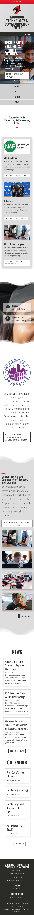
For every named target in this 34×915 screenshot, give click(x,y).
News (18, 700)
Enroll (17, 96)
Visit (17, 91)
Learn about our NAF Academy (16, 175)
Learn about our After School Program (14, 263)
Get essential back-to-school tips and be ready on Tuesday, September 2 (16, 724)
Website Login (20, 906)
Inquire (17, 86)
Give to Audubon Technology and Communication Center (16, 437)
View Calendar (17, 844)
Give (17, 102)
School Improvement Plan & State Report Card (16, 523)
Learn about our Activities (15, 218)
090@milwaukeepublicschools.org (17, 880)
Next (30, 616)
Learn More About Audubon (14, 75)
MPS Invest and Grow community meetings (15, 695)
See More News (17, 751)
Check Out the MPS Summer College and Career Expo (14, 665)
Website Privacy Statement (12, 909)
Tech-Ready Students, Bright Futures (13, 48)
